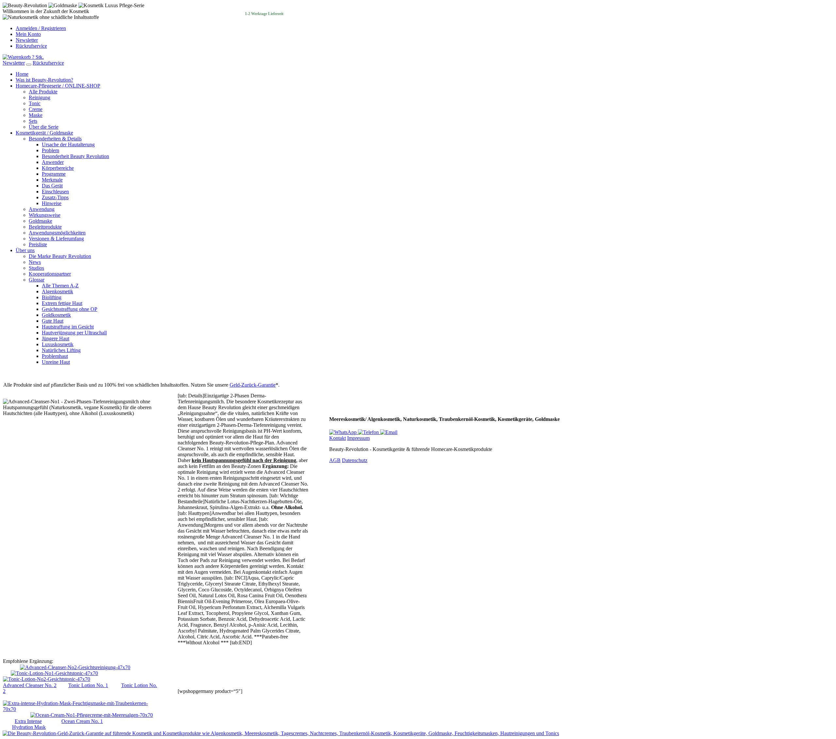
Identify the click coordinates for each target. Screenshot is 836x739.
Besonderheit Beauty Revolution (75, 156)
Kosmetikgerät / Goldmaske (44, 133)
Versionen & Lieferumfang (56, 238)
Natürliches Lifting (61, 350)
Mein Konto (28, 34)
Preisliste (38, 244)
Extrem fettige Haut (62, 303)
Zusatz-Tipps (55, 197)
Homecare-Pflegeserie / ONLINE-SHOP (58, 85)
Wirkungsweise (44, 215)
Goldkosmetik (56, 315)
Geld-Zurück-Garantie (253, 385)
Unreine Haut (56, 362)
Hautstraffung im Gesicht (68, 326)
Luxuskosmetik (57, 344)
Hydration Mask (29, 727)
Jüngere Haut (55, 338)
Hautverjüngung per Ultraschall (74, 332)
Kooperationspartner (50, 274)
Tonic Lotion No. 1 (88, 685)
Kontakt (337, 438)
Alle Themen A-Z (60, 285)
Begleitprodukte (45, 227)
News (35, 262)
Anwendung (42, 209)
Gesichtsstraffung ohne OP (69, 309)
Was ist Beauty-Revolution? (44, 80)
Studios (36, 268)
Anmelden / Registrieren (41, 28)
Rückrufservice (31, 46)
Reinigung (39, 97)
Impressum (358, 438)
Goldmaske (40, 221)
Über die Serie (43, 127)
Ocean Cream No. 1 (82, 721)
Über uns (25, 250)
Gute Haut (52, 321)
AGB (335, 460)
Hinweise (51, 203)
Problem (50, 150)
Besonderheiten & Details (55, 138)
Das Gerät (52, 185)
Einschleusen (55, 191)
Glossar (36, 279)
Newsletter (27, 40)
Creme (35, 109)
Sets (33, 121)
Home (22, 74)
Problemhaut (55, 356)
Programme (54, 174)
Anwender (53, 162)
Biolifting (51, 297)
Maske (35, 115)
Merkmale (52, 180)
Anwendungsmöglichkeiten (57, 232)
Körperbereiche (58, 168)
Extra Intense (28, 721)
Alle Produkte (43, 91)
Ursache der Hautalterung (68, 144)
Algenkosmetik (57, 291)
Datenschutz (354, 460)
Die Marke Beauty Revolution (60, 256)
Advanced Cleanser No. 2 (29, 685)
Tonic (34, 103)
